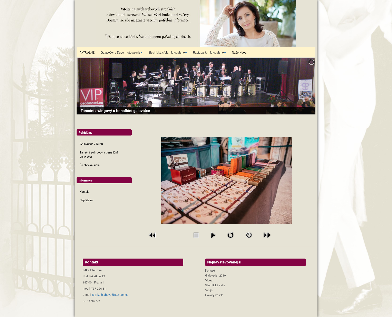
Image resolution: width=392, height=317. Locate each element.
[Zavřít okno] (249, 235)
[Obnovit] (230, 235)
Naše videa (239, 52)
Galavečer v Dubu (91, 144)
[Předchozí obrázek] (152, 235)
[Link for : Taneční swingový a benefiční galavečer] (196, 86)
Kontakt (84, 191)
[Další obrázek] (267, 235)
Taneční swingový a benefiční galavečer (99, 154)
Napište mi (86, 200)
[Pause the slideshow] (303, 86)
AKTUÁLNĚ (87, 52)
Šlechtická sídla (90, 165)
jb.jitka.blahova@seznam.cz (110, 294)
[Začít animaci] (213, 235)
